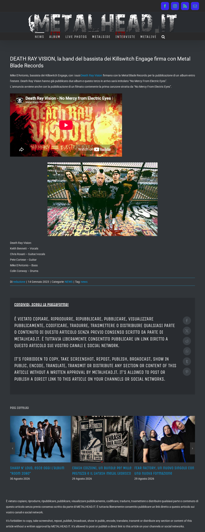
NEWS (68, 281)
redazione (19, 281)
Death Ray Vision (91, 75)
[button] (163, 36)
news (84, 281)
